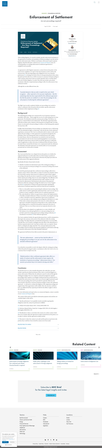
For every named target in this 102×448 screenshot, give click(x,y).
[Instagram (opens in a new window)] (54, 440)
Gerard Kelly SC (72, 50)
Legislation (45, 425)
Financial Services (24, 423)
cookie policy (4, 440)
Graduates (45, 421)
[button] (9, 445)
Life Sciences (23, 429)
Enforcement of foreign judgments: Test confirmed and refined (19, 363)
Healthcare (22, 427)
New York (68, 421)
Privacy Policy (35, 443)
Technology (22, 433)
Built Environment (24, 418)
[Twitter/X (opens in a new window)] (51, 440)
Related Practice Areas (24, 324)
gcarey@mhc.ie (72, 43)
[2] (38, 109)
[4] (55, 213)
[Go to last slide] (10, 347)
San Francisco (69, 423)
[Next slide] (99, 347)
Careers (45, 418)
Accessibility (63, 443)
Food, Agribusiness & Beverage (27, 425)
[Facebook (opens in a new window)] (48, 440)
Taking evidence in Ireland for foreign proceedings (65, 362)
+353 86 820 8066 (73, 54)
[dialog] (9, 439)
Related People (22, 328)
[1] (25, 75)
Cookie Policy (41, 443)
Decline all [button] (12, 442)
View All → (96, 374)
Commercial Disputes (45, 62)
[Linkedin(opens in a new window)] (45, 440)
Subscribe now (51, 395)
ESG (44, 419)
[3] (23, 184)
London (68, 419)
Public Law (22, 431)
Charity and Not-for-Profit (26, 419)
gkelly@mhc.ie (73, 55)
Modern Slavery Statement (54, 443)
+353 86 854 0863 (73, 41)
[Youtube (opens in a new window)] (57, 440)
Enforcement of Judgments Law (89, 361)
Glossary (67, 443)
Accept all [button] (5, 442)
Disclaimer (46, 443)
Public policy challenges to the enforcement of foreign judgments (42, 362)
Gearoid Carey (72, 38)
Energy (21, 421)
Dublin (68, 418)
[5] (32, 214)
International (46, 423)
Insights (44, 13)
